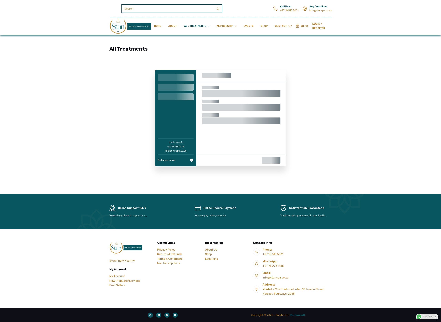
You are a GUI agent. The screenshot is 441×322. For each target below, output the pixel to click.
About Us (211, 249)
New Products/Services (124, 280)
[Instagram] (167, 315)
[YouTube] (175, 315)
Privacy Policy (166, 249)
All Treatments (195, 26)
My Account (117, 276)
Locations (211, 258)
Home (157, 26)
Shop (264, 26)
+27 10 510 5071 (289, 10)
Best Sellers (117, 285)
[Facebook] (150, 315)
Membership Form (168, 263)
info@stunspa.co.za (320, 10)
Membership (225, 26)
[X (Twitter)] (158, 315)
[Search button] (218, 9)
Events (249, 26)
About (172, 26)
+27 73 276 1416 (273, 265)
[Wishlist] (290, 26)
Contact (281, 26)
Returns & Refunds (169, 254)
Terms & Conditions (169, 258)
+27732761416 (175, 146)
